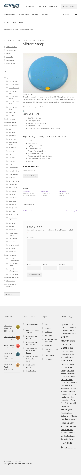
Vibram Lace (26, 191)
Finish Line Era (71, 376)
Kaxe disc (70, 397)
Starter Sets (53, 6)
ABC (10, 129)
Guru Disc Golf (13, 184)
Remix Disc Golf (13, 214)
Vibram (22, 29)
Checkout (48, 328)
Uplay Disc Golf (13, 238)
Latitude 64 (12, 201)
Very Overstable (11, 50)
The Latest (48, 359)
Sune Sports (12, 230)
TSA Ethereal (70, 426)
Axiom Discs (12, 139)
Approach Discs (70, 333)
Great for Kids (67, 379)
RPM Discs (12, 223)
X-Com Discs (12, 248)
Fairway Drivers (24, 15)
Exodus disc (65, 373)
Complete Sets (66, 354)
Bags (21, 22)
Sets (14, 22)
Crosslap (11, 151)
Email (45, 264)
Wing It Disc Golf (14, 245)
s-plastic (69, 413)
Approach (45, 15)
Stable (8, 53)
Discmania (12, 161)
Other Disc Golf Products (11, 285)
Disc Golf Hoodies (14, 84)
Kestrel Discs (13, 198)
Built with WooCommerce (23, 464)
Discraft (11, 164)
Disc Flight (48, 336)
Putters (6, 22)
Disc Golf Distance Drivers (14, 259)
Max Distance (10, 63)
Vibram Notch (30, 211)
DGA (10, 154)
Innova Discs (12, 191)
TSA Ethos (65, 429)
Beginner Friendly (41, 6)
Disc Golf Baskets (11, 122)
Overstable (9, 57)
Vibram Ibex (44, 191)
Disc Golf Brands (11, 126)
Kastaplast (12, 194)
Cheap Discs (30, 6)
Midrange (35, 15)
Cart (46, 324)
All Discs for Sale (11, 47)
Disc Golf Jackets (14, 88)
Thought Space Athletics (13, 234)
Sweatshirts (12, 112)
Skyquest (11, 226)
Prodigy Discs (13, 208)
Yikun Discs (12, 252)
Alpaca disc (65, 324)
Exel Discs (12, 178)
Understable (10, 60)
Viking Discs (12, 242)
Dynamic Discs (13, 174)
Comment (31, 237)
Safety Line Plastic (69, 416)
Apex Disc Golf (13, 136)
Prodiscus (12, 211)
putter (63, 413)
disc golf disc (68, 360)
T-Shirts (11, 116)
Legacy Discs (13, 204)
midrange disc (67, 409)
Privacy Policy (49, 355)
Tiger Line (66, 422)
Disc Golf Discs (11, 255)
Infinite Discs (13, 188)
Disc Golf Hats (13, 81)
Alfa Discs (12, 132)
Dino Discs (12, 158)
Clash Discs (12, 148)
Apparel (8, 78)
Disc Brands (14, 29)
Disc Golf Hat (66, 364)
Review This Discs (29, 171)
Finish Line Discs (14, 181)
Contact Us (48, 332)
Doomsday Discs (14, 171)
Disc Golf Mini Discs (12, 277)
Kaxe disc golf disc (68, 400)
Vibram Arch (62, 191)
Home (8, 29)
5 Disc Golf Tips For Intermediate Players (32, 350)
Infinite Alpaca (66, 382)
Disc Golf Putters (14, 274)
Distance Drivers (9, 15)
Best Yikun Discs (31, 371)
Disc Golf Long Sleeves (13, 97)
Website (62, 264)
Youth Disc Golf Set (72, 448)
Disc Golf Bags (10, 119)
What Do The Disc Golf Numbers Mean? (32, 359)
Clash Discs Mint (67, 351)
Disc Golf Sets (10, 281)
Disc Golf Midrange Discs (13, 270)
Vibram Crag (70, 211)
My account (48, 345)
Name (29, 264)
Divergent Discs (13, 168)
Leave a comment (38, 40)
